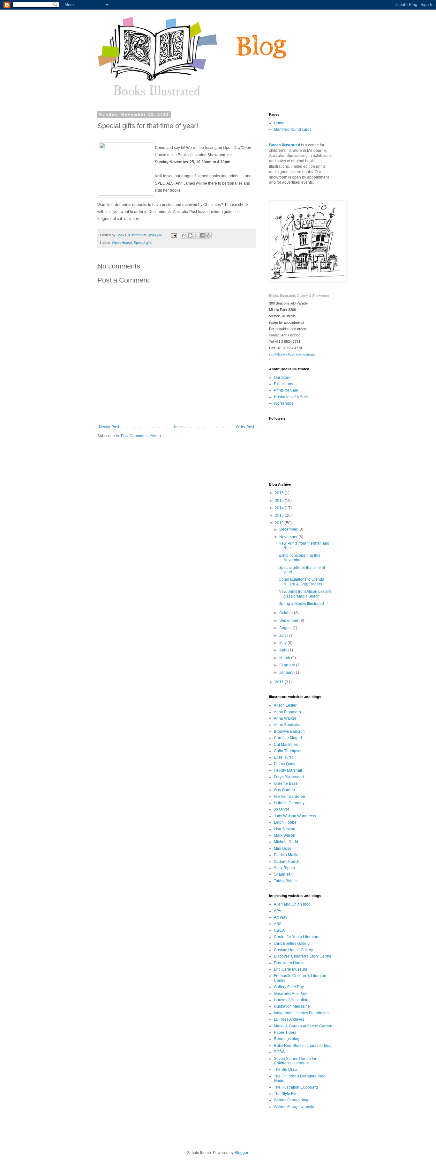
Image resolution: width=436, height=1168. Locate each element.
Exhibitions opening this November (299, 557)
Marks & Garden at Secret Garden (303, 1026)
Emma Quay (284, 764)
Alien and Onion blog (292, 904)
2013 (280, 515)
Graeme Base (286, 783)
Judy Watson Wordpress (295, 816)
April (283, 650)
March (285, 658)
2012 (280, 523)
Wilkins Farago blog (291, 1100)
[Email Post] (173, 235)
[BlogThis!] (190, 235)
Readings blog (286, 1039)
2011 (280, 682)
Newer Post (109, 427)
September (289, 620)
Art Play (280, 917)
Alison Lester (285, 705)
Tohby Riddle (285, 881)
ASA (278, 924)
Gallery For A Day (289, 987)
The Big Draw (285, 1069)
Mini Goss (282, 848)
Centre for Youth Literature (296, 937)
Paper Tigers (285, 1032)
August (285, 628)
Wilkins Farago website (294, 1107)
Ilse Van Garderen (289, 796)
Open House (122, 243)
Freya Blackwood (289, 777)
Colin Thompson (288, 751)
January (286, 672)
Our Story (282, 377)
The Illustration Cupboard (296, 1087)
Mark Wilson (284, 835)
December (288, 529)
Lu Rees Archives (289, 1019)
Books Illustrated (284, 145)
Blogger (241, 1152)
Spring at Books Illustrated (301, 603)
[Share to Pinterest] (208, 235)
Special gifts (143, 243)
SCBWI (280, 1052)
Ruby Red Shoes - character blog (303, 1045)
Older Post (245, 427)
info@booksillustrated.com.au (292, 354)
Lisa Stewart (284, 829)
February (287, 665)
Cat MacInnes (286, 744)
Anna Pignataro (287, 712)
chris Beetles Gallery (292, 943)
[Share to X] (196, 235)
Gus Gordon (284, 790)
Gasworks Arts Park (290, 993)
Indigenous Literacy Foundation (301, 1013)
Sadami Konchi (287, 861)
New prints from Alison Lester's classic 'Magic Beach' (305, 593)
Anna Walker (285, 718)
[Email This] (184, 235)
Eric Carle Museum (290, 969)
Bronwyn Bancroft (289, 731)
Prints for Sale (286, 390)
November (288, 537)
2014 (280, 508)
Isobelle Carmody (289, 803)
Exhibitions (283, 384)
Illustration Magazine (292, 1006)
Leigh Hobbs (285, 822)
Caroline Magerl (288, 738)
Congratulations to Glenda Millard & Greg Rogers (301, 581)
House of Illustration (291, 1000)
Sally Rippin (284, 868)
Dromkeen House (289, 963)
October (286, 613)
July (283, 635)
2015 (280, 500)
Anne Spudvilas (287, 725)
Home (177, 427)
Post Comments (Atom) (141, 436)
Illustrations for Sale (291, 397)
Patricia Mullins (287, 855)
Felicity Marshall (288, 770)
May (283, 643)
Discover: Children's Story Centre (302, 956)
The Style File (285, 1093)
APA (277, 911)
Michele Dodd (286, 842)
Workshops (283, 403)
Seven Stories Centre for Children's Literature (295, 1060)
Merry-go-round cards (293, 129)
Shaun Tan (283, 874)
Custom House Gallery (293, 950)
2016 (280, 493)
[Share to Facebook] (202, 235)
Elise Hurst (283, 757)
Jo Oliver (281, 809)
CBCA (279, 930)
